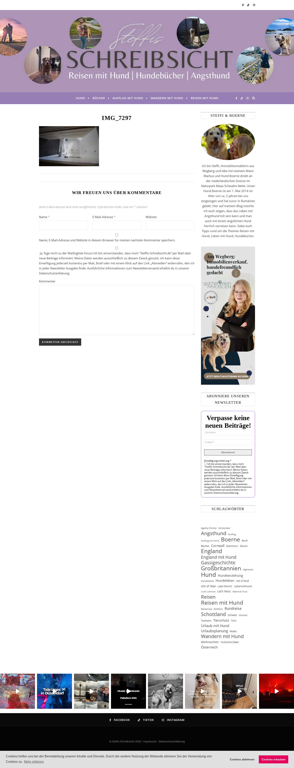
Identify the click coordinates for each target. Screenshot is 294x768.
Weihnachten (210, 642)
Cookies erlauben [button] (274, 759)
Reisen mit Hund (204, 98)
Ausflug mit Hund (128, 98)
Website (151, 217)
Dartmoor (232, 546)
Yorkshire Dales (230, 642)
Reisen (208, 596)
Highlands (248, 569)
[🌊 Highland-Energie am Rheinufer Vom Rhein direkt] (54, 691)
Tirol (233, 620)
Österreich (209, 647)
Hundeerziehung (230, 575)
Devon (244, 546)
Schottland (213, 614)
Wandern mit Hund (167, 98)
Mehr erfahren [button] (34, 761)
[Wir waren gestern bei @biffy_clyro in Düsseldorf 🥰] (276, 691)
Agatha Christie (209, 528)
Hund (80, 98)
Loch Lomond (208, 591)
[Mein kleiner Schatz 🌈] (165, 691)
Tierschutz (221, 620)
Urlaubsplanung (214, 630)
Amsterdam (224, 528)
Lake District (225, 586)
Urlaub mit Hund (215, 625)
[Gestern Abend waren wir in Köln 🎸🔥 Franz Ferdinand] (128, 691)
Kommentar (47, 281)
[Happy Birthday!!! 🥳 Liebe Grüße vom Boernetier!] (239, 691)
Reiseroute (206, 609)
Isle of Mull (242, 581)
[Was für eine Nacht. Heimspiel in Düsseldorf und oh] (17, 691)
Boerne (230, 539)
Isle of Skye (208, 586)
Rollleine (218, 609)
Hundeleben (225, 580)
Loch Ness (224, 591)
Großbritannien (221, 568)
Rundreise (233, 608)
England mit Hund (218, 557)
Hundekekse (207, 581)
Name (44, 217)
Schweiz (232, 615)
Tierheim (206, 620)
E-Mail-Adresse (103, 217)
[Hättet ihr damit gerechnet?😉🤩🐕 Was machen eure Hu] (202, 691)
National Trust (240, 591)
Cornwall (217, 546)
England (211, 551)
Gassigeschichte (218, 562)
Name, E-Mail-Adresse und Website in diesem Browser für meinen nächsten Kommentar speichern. (107, 240)
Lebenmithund (243, 586)
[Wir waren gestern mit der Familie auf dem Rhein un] (91, 691)
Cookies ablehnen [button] (242, 759)
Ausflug (232, 534)
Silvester (243, 615)
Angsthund (213, 533)
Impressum (150, 741)
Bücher (99, 98)
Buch (245, 540)
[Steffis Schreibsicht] (147, 51)
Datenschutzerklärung (171, 741)
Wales (233, 631)
